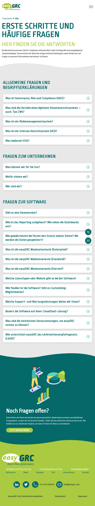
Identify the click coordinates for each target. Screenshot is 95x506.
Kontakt (85, 472)
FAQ (53, 472)
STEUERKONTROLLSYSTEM (51, 469)
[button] (18, 484)
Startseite (7, 18)
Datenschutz (60, 496)
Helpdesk (40, 472)
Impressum (82, 496)
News (26, 472)
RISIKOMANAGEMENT (80, 469)
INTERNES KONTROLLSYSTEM (18, 469)
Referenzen (10, 472)
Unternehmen (68, 472)
